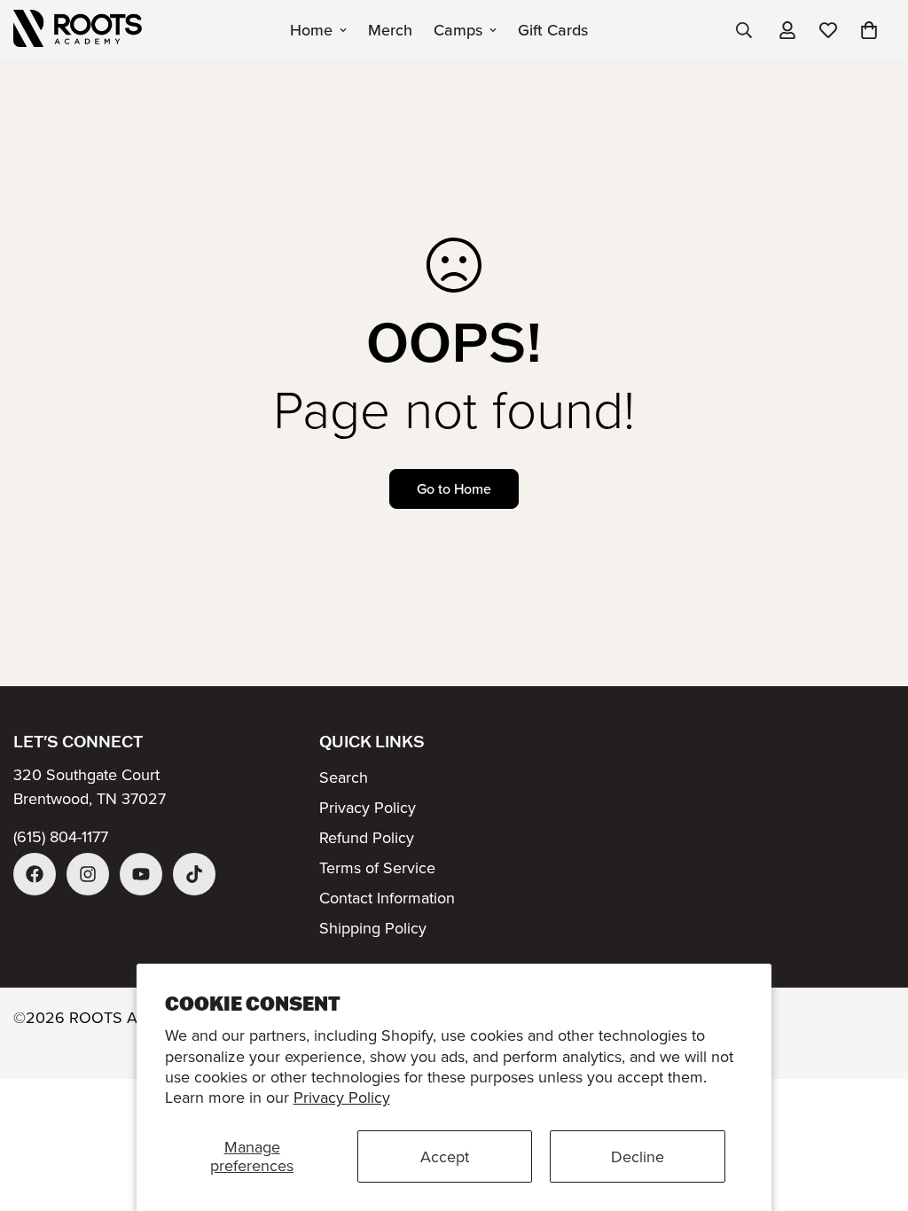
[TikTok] (194, 874)
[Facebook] (34, 874)
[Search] (744, 30)
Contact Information (387, 898)
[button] (869, 30)
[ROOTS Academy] (77, 30)
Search (343, 777)
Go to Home (454, 488)
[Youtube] (141, 874)
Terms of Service (377, 867)
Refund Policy (366, 837)
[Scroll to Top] (873, 1114)
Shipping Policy (373, 928)
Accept (444, 1156)
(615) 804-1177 (60, 836)
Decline (637, 1156)
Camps (458, 30)
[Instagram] (88, 874)
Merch (390, 30)
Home (311, 30)
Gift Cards (553, 30)
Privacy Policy (342, 1097)
